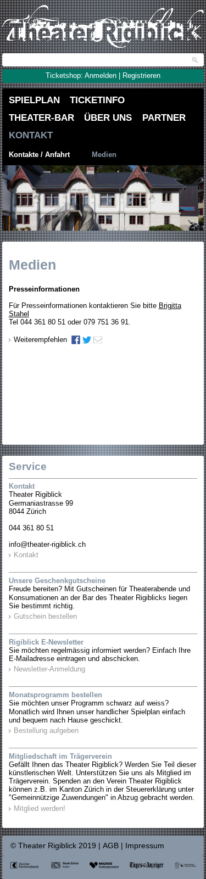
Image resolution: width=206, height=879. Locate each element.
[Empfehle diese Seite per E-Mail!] (97, 340)
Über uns (108, 117)
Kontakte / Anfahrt (39, 155)
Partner (164, 117)
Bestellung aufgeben (46, 731)
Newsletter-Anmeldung (49, 669)
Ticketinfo (97, 99)
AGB (111, 846)
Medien (104, 155)
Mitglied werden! (39, 809)
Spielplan (34, 99)
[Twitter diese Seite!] (86, 340)
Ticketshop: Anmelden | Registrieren (103, 76)
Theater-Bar (41, 117)
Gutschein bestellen (45, 616)
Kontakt (31, 135)
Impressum (144, 846)
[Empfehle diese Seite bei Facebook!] (75, 340)
